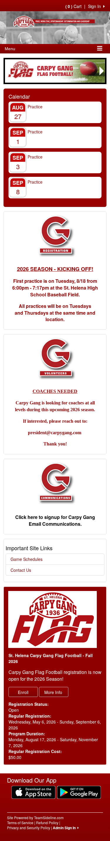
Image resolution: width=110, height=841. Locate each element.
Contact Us (21, 570)
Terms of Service (20, 822)
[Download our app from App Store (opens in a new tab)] (33, 792)
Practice (35, 107)
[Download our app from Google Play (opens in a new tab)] (79, 792)
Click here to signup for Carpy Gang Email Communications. (55, 520)
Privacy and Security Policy (28, 827)
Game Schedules (27, 559)
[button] (8, 71)
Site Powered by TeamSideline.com (35, 817)
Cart (73, 6)
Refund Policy (47, 822)
